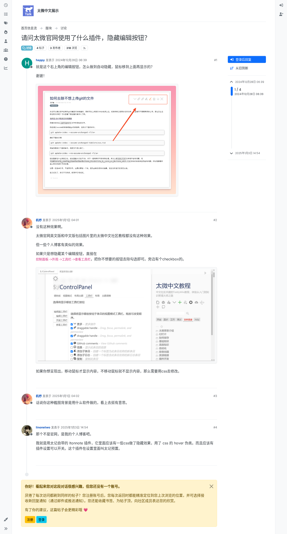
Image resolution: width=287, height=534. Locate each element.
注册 (30, 519)
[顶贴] (188, 206)
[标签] (6, 23)
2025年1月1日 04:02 (65, 396)
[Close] (211, 486)
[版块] (6, 14)
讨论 (29, 48)
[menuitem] (281, 5)
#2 (215, 220)
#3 (215, 396)
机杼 (39, 220)
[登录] (281, 5)
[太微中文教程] (6, 59)
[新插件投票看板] (6, 68)
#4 (215, 427)
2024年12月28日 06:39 (71, 60)
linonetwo (43, 427)
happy (40, 60)
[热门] (6, 32)
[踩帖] (204, 206)
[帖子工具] (213, 206)
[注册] (281, 14)
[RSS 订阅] (84, 48)
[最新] (6, 5)
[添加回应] (180, 206)
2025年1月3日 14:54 (74, 427)
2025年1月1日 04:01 (65, 220)
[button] (6, 519)
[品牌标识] (28, 10)
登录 (41, 519)
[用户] (6, 41)
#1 (215, 60)
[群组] (6, 50)
